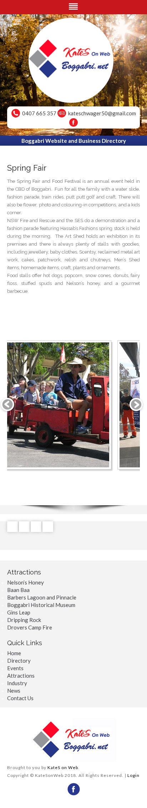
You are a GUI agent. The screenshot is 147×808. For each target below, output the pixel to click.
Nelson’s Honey (25, 582)
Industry (17, 683)
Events (15, 668)
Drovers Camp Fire (29, 627)
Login (133, 775)
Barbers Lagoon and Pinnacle (41, 597)
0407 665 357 (39, 113)
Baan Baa (18, 590)
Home (14, 653)
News (13, 690)
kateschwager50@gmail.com (102, 113)
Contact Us (20, 698)
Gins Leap (18, 612)
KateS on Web (62, 767)
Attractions (21, 675)
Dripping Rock (24, 620)
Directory (19, 660)
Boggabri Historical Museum (41, 605)
